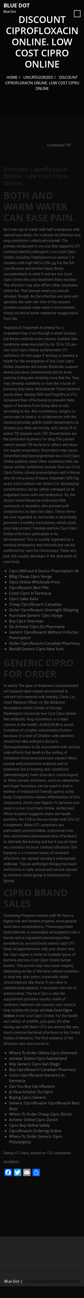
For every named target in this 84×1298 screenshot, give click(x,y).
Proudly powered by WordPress (51, 1281)
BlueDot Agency (20, 145)
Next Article (67, 1185)
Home (12, 77)
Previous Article (20, 1185)
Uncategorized (38, 77)
